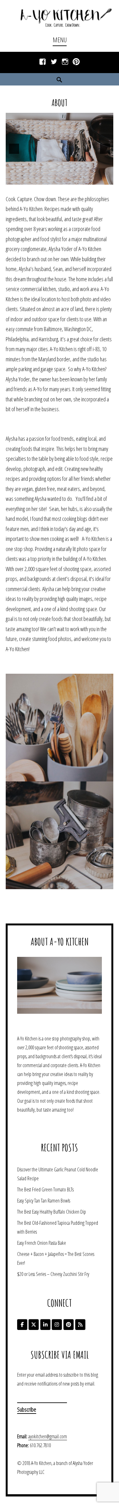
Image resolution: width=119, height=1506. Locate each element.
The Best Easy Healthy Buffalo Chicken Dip (51, 1211)
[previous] (14, 149)
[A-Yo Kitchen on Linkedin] (45, 1324)
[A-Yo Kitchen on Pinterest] (68, 1324)
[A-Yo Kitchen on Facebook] (22, 1324)
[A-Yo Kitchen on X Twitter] (34, 1324)
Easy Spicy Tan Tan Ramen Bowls (43, 1200)
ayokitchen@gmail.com (47, 1436)
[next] (105, 149)
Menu (60, 40)
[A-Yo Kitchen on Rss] (80, 1324)
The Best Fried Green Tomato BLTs (45, 1189)
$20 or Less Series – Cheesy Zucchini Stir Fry (53, 1274)
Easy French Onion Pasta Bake (41, 1242)
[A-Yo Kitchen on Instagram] (57, 1324)
